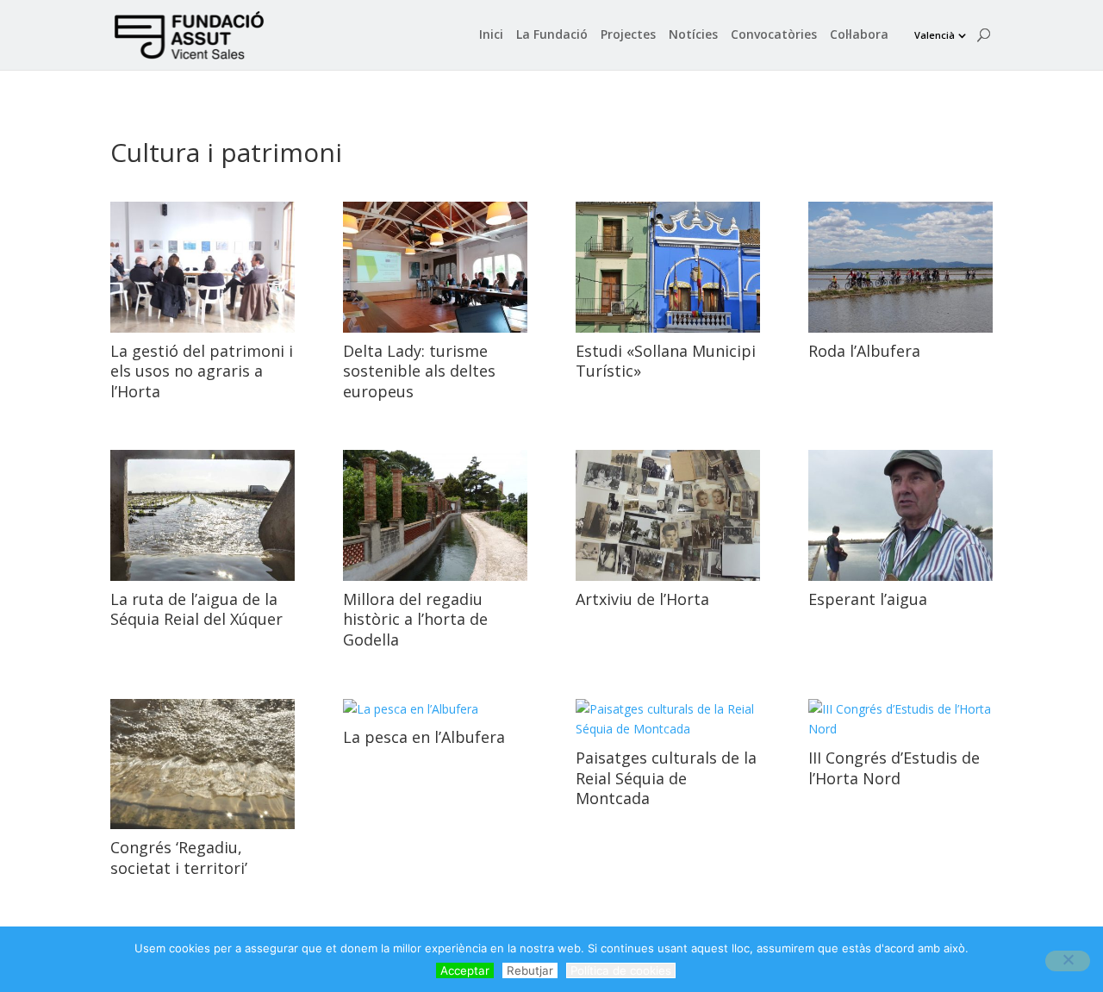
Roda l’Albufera (864, 350)
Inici (491, 35)
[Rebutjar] (1067, 961)
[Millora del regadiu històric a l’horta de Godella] (435, 515)
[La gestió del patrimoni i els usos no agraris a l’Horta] (202, 267)
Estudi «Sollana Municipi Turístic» (666, 360)
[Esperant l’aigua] (900, 515)
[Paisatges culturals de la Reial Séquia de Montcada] (668, 719)
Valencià (934, 34)
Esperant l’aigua (867, 599)
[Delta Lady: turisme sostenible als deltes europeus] (435, 267)
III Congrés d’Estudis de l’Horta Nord (894, 767)
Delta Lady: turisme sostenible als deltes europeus (419, 371)
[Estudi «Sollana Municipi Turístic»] (668, 267)
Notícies (693, 35)
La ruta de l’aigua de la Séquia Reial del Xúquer (196, 609)
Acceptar (464, 970)
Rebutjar (530, 970)
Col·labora (859, 35)
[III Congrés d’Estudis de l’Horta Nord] (900, 719)
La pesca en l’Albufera (424, 737)
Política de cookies (620, 970)
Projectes (628, 35)
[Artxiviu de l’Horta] (668, 515)
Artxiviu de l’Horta (642, 599)
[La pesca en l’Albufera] (435, 709)
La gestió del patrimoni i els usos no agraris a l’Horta (201, 371)
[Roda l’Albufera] (900, 267)
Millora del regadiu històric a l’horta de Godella (415, 619)
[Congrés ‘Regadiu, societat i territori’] (202, 764)
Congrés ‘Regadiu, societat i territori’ (178, 857)
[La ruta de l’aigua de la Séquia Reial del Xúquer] (202, 515)
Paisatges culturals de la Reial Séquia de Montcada (666, 777)
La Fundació (552, 35)
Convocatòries (774, 35)
